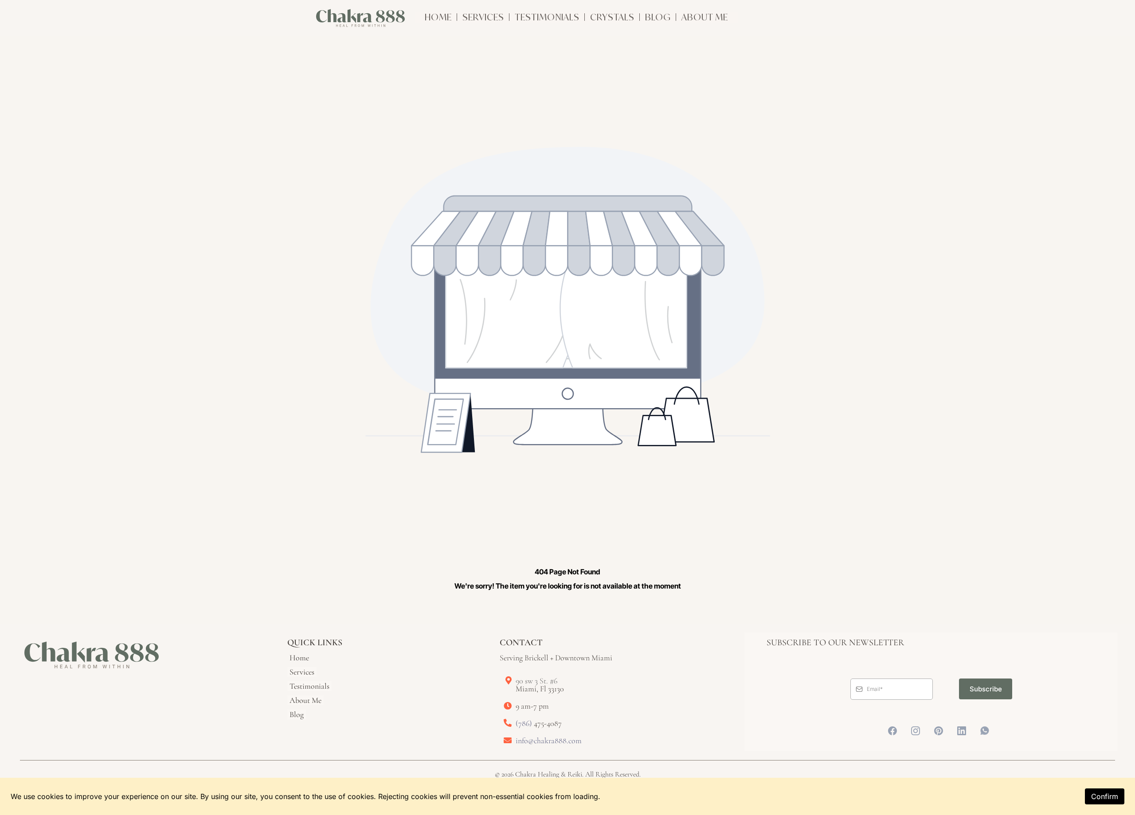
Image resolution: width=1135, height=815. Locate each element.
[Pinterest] (938, 730)
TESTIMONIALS (548, 17)
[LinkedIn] (961, 730)
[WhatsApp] (984, 730)
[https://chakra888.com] (361, 18)
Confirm (1104, 796)
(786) (525, 723)
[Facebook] (892, 730)
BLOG (658, 17)
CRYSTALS (612, 17)
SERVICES (483, 17)
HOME (439, 17)
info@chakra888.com (549, 740)
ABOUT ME (704, 17)
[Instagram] (915, 730)
